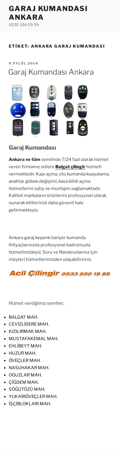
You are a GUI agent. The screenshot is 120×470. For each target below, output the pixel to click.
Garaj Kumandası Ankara (51, 71)
